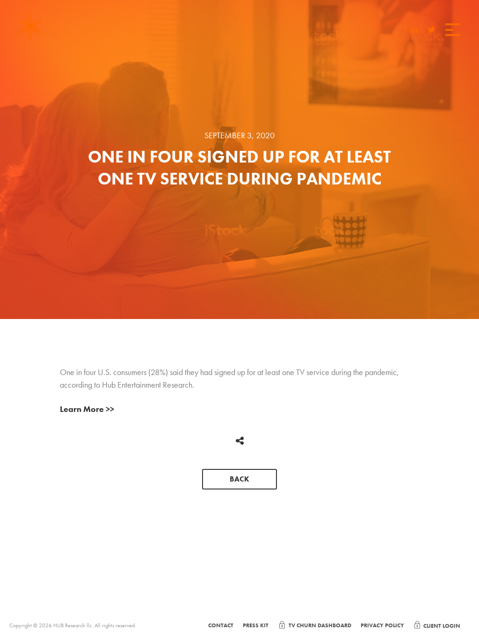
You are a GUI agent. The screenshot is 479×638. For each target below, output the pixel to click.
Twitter (431, 29)
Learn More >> (87, 409)
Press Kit (256, 625)
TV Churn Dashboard (320, 625)
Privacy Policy (382, 625)
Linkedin (414, 29)
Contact (220, 625)
